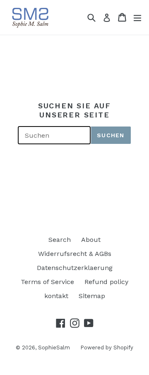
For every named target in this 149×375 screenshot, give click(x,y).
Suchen (110, 135)
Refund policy (106, 282)
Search (59, 240)
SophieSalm (54, 347)
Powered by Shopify (106, 347)
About (91, 240)
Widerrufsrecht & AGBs (74, 254)
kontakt (56, 296)
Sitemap (92, 296)
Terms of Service (47, 282)
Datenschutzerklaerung (75, 268)
